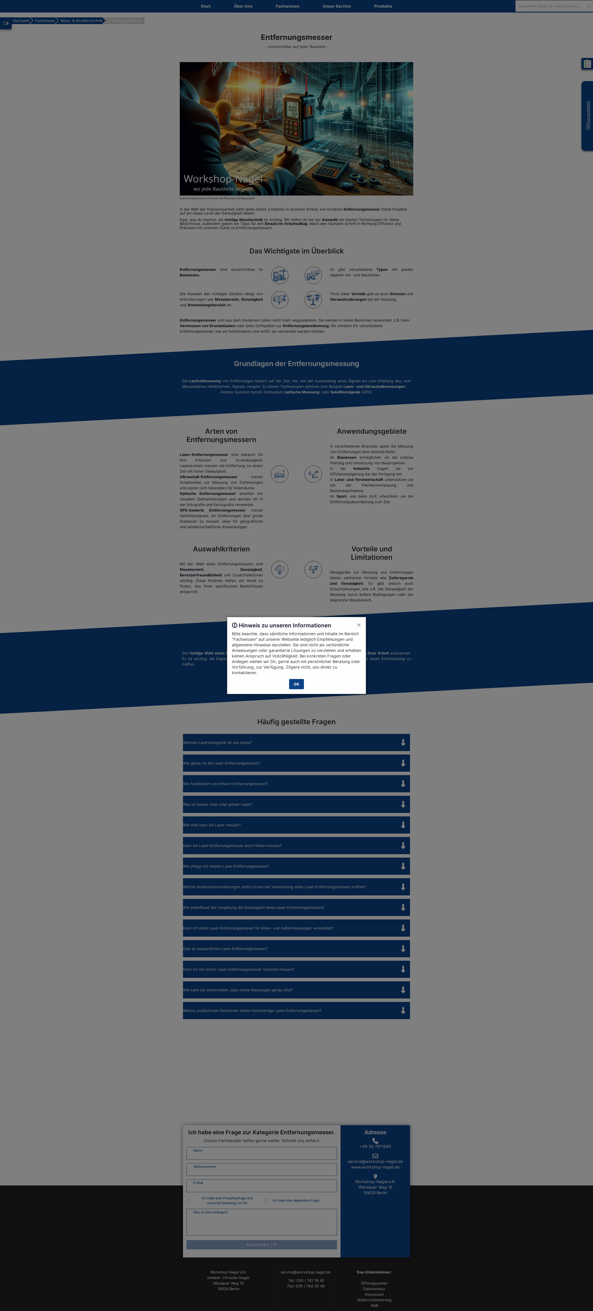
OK (296, 684)
